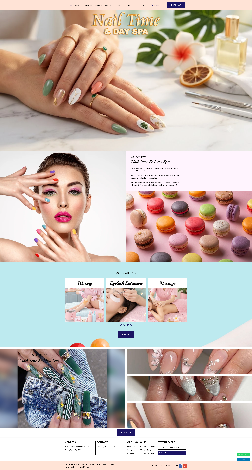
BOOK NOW (176, 5)
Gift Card (118, 5)
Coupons (98, 5)
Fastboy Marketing (84, 467)
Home (70, 5)
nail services (151, 176)
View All (126, 334)
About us (78, 5)
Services (88, 5)
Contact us (129, 5)
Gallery (108, 5)
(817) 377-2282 (157, 5)
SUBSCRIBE (163, 452)
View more (126, 433)
